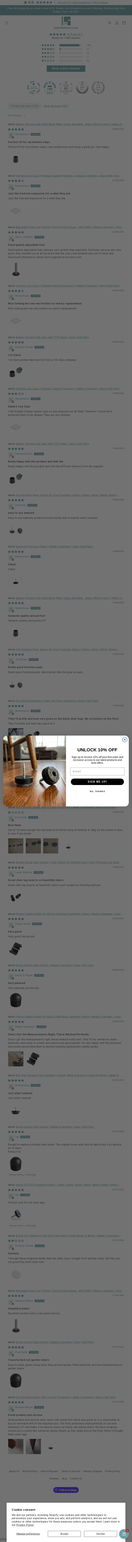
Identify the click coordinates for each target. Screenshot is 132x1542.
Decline (100, 1533)
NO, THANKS (97, 791)
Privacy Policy (25, 1525)
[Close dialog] (124, 739)
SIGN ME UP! (97, 781)
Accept (64, 1533)
